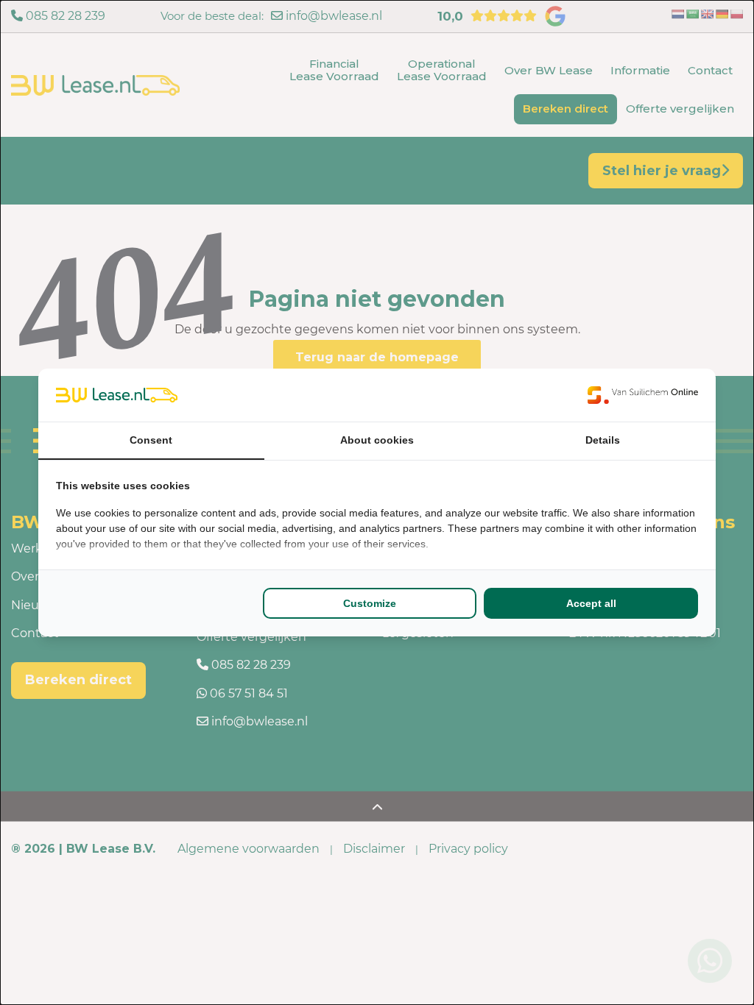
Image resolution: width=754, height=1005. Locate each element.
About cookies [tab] (377, 440)
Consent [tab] (151, 440)
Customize (369, 603)
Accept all (591, 603)
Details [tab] (602, 440)
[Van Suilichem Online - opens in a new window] (643, 395)
